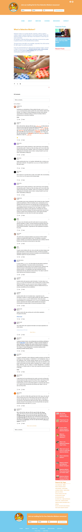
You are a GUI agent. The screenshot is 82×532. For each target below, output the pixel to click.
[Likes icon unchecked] (17, 119)
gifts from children (59, 491)
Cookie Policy (45, 530)
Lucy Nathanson (58, 484)
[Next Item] (68, 33)
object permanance (66, 498)
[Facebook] (70, 2)
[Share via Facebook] (14, 83)
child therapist (58, 488)
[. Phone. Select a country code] (45, 10)
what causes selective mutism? (61, 507)
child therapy (64, 488)
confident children (59, 490)
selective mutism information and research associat (62, 502)
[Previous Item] (57, 33)
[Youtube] (72, 2)
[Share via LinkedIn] (20, 83)
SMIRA (64, 484)
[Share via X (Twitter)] (17, 83)
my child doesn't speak (60, 495)
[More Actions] (49, 106)
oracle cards (57, 500)
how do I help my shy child (60, 493)
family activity (66, 490)
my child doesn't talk (59, 497)
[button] (30, 21)
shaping (57, 504)
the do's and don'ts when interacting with (62, 505)
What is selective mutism (60, 486)
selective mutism (64, 500)
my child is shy (58, 498)
